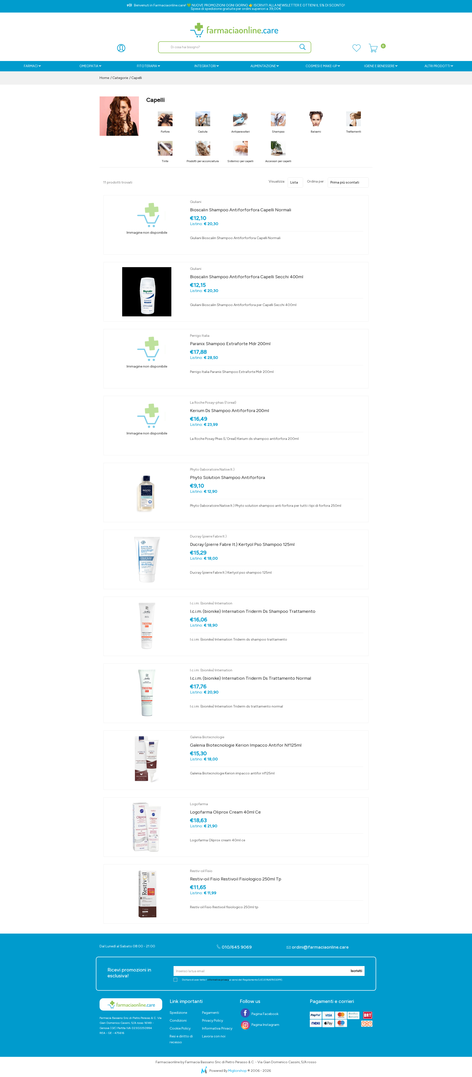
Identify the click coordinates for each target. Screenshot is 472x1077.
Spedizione (178, 1013)
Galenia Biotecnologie (207, 737)
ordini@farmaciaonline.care (320, 947)
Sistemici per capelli (240, 161)
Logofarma (199, 804)
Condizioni (178, 1020)
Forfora (165, 131)
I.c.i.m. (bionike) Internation (211, 603)
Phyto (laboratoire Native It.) (212, 469)
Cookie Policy (180, 1028)
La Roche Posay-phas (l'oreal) (213, 402)
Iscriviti (356, 971)
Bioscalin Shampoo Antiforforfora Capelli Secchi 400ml (246, 276)
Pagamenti (210, 1013)
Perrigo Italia (199, 336)
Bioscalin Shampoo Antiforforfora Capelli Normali (240, 210)
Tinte (165, 161)
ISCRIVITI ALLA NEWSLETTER (276, 5)
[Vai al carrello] (373, 50)
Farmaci (31, 66)
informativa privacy (218, 979)
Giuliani (195, 202)
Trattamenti (353, 131)
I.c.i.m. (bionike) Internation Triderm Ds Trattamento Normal (250, 678)
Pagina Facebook (265, 1014)
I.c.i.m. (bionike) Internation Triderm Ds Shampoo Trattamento (252, 611)
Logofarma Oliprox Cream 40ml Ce (225, 812)
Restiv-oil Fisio (201, 871)
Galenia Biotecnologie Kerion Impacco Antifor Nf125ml (245, 745)
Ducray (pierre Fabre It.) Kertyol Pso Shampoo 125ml (242, 544)
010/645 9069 (236, 947)
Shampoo (278, 131)
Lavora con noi (213, 1036)
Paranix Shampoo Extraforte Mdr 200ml (230, 343)
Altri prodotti (437, 66)
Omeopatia (88, 66)
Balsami (316, 131)
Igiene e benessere (379, 66)
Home (104, 78)
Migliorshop (237, 1071)
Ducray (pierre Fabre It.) (208, 536)
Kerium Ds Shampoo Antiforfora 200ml (229, 410)
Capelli (136, 78)
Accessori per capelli (278, 161)
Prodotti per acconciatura (203, 161)
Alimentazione (263, 66)
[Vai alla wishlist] (356, 50)
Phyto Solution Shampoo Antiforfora (227, 477)
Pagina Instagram (265, 1025)
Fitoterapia (147, 66)
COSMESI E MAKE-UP (321, 66)
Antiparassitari (240, 131)
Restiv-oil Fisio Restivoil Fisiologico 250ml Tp (235, 879)
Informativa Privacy (217, 1028)
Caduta (202, 131)
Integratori (205, 66)
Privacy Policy (212, 1020)
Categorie (120, 78)
